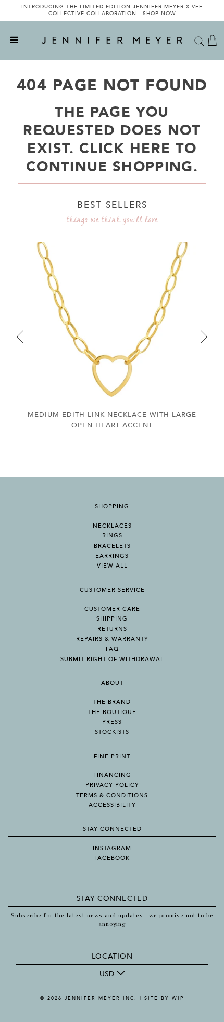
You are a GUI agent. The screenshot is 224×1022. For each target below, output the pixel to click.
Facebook (112, 858)
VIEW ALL (112, 566)
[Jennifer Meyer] (112, 40)
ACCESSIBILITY (112, 805)
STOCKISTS (112, 732)
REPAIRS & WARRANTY (112, 639)
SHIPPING (112, 619)
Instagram (112, 848)
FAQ (112, 649)
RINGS (112, 536)
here (150, 148)
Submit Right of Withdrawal (112, 659)
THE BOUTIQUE (112, 712)
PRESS (112, 722)
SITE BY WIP (164, 998)
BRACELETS (112, 546)
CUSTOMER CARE (112, 609)
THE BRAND (112, 702)
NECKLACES (112, 526)
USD (106, 974)
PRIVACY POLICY (112, 785)
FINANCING (112, 775)
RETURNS (112, 629)
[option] (112, 10)
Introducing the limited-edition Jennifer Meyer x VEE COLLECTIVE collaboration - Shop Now (112, 10)
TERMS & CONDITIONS (112, 795)
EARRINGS (112, 556)
